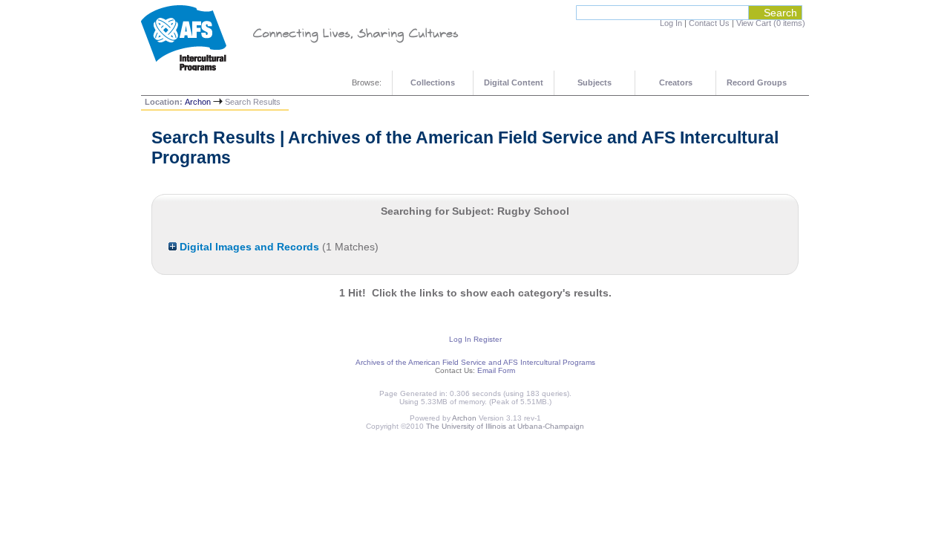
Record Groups (757, 82)
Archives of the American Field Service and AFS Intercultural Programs (475, 362)
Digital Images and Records (248, 247)
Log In (671, 23)
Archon (198, 101)
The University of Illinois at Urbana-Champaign (505, 426)
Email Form (496, 370)
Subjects (594, 82)
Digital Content (513, 82)
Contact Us (709, 23)
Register (488, 339)
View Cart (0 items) (770, 23)
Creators (675, 82)
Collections (432, 82)
